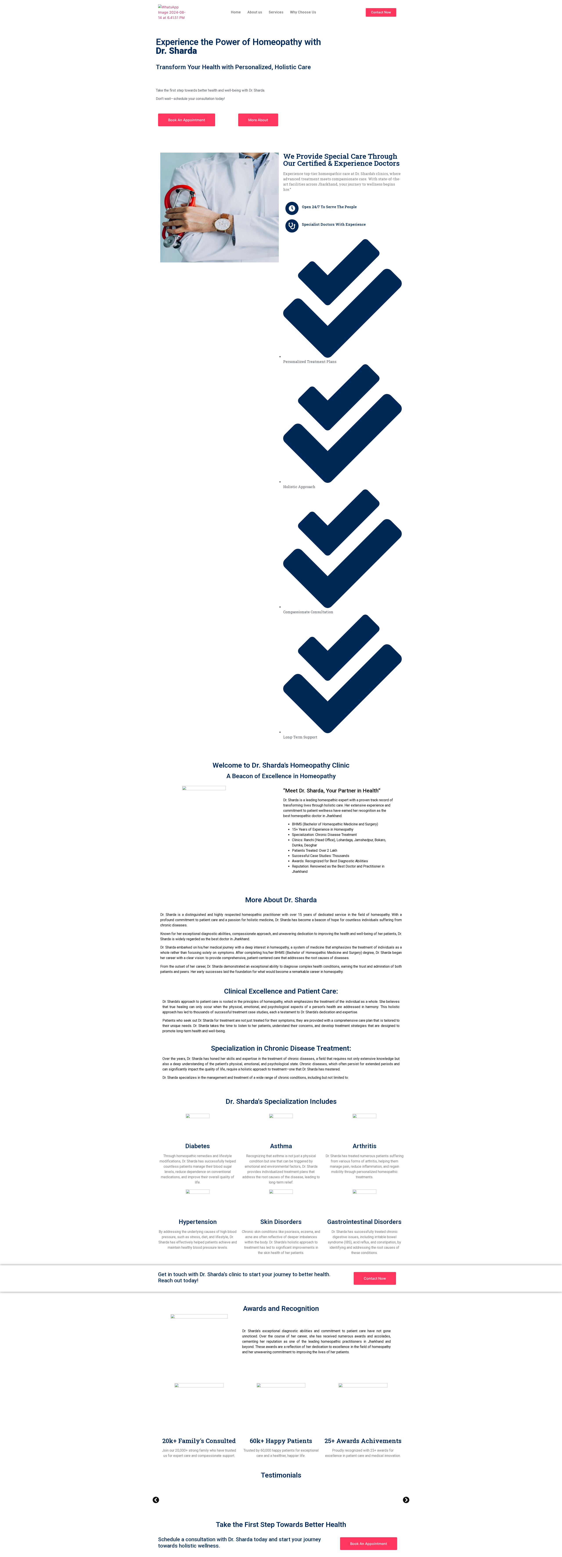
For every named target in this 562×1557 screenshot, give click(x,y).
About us (254, 12)
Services (276, 12)
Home (236, 12)
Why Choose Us (303, 12)
